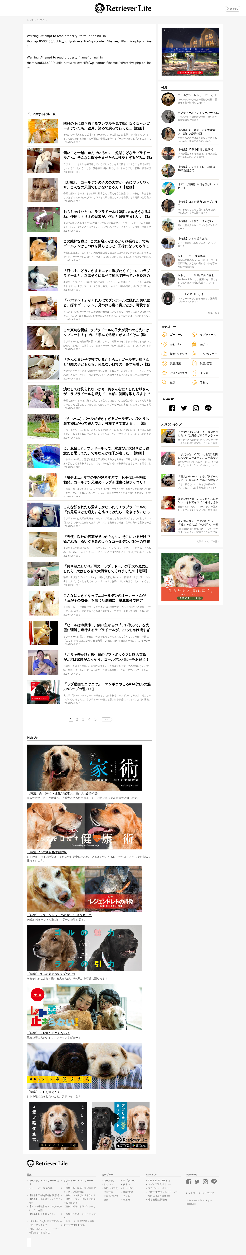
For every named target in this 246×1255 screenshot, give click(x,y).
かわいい (175, 344)
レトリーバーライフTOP (201, 1193)
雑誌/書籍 (206, 363)
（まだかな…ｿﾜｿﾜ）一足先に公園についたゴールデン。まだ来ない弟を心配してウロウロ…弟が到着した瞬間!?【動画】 (198, 456)
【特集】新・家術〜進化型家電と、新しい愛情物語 (79, 1190)
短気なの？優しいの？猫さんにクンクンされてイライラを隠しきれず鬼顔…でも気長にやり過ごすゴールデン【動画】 (198, 500)
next (106, 719)
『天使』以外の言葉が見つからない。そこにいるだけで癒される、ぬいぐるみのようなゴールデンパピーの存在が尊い (106, 541)
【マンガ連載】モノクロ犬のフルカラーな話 (45, 1208)
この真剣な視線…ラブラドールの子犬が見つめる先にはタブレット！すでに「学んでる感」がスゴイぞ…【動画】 (106, 335)
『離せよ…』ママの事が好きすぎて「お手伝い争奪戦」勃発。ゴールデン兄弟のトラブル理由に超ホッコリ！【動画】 (106, 482)
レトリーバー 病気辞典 (40, 1188)
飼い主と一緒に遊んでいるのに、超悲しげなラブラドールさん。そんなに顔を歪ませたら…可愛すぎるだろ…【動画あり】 (107, 157)
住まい (204, 344)
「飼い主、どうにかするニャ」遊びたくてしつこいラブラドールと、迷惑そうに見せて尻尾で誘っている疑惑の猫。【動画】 (106, 275)
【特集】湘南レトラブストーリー (79, 1208)
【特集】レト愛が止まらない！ (79, 1195)
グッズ (204, 372)
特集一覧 (212, 312)
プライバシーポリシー (159, 1188)
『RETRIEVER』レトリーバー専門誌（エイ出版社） (44, 1230)
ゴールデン (177, 334)
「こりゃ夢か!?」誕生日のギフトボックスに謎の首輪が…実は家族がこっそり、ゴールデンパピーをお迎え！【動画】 (106, 659)
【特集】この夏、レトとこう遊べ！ (79, 1215)
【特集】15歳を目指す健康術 (44, 1195)
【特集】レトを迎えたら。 (43, 1213)
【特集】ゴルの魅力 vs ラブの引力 (44, 1201)
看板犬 (204, 382)
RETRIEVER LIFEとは (74, 1225)
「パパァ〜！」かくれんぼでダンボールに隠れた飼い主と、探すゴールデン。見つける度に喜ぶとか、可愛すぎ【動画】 (106, 305)
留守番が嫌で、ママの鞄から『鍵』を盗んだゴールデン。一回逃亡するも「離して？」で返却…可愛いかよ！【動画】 (198, 522)
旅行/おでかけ (178, 353)
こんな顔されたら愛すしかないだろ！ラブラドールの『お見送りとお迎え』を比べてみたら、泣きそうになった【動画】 (106, 511)
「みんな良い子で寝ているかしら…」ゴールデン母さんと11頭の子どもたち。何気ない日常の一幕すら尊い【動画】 (106, 364)
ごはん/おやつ (178, 372)
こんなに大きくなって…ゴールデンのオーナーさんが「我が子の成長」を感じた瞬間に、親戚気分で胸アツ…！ (104, 600)
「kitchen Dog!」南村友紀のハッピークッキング (45, 1223)
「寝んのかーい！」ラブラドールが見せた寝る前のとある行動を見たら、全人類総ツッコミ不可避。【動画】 (198, 478)
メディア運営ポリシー (159, 1184)
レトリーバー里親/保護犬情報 (78, 1221)
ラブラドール (208, 334)
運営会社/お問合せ (157, 1199)
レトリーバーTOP (35, 20)
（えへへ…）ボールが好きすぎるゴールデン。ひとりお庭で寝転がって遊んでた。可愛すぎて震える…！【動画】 (106, 423)
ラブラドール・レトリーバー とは (78, 1182)
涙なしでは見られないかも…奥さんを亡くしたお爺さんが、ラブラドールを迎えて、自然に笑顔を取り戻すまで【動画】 (106, 394)
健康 (172, 382)
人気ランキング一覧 (207, 541)
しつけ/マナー (208, 353)
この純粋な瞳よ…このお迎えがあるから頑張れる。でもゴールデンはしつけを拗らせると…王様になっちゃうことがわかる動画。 (106, 246)
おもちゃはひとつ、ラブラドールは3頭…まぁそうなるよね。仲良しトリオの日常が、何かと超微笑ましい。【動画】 (107, 216)
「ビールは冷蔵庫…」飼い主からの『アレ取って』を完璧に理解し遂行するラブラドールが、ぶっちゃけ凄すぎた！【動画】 (106, 630)
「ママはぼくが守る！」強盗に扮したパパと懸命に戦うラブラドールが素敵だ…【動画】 (198, 433)
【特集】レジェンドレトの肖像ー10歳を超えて (79, 1201)
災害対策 (175, 363)
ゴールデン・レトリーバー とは (44, 1182)
